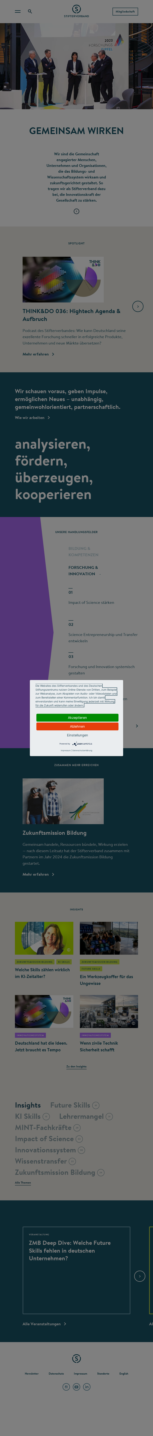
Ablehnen (77, 726)
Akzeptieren (77, 717)
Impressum (66, 750)
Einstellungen (77, 735)
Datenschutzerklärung (82, 750)
